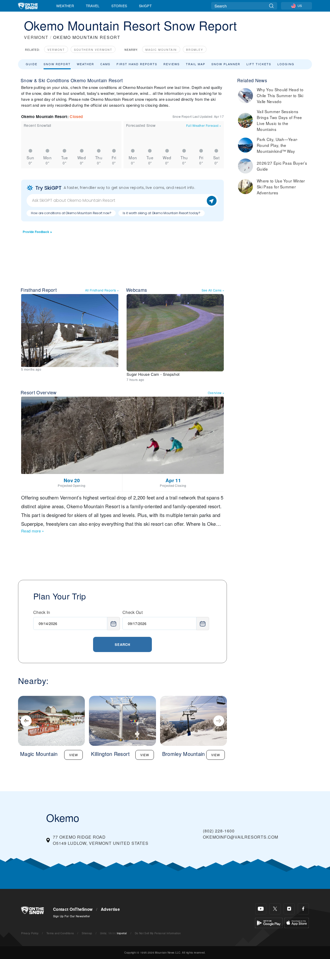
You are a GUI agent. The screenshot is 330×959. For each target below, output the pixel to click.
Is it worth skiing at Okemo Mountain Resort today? (161, 213)
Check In (41, 612)
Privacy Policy (29, 933)
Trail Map (195, 64)
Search (122, 644)
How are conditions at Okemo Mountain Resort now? (71, 213)
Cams (105, 64)
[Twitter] (274, 908)
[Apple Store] (296, 922)
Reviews (171, 64)
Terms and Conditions (60, 933)
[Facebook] (303, 908)
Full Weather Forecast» (203, 125)
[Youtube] (260, 908)
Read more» (32, 530)
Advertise (110, 909)
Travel (93, 5)
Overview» (216, 392)
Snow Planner (225, 64)
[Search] (271, 6)
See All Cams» (213, 290)
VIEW (73, 755)
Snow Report (57, 64)
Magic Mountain (161, 50)
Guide (31, 64)
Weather (65, 5)
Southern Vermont (93, 50)
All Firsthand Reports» (102, 290)
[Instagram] (289, 908)
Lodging (285, 64)
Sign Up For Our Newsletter (71, 916)
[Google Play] (269, 922)
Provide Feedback (36, 232)
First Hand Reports (137, 64)
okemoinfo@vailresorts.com (240, 837)
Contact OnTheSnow (73, 909)
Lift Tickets (258, 64)
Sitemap (87, 933)
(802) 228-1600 (219, 831)
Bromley (194, 50)
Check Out (132, 612)
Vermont (56, 50)
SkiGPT (145, 5)
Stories (119, 5)
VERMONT (36, 37)
